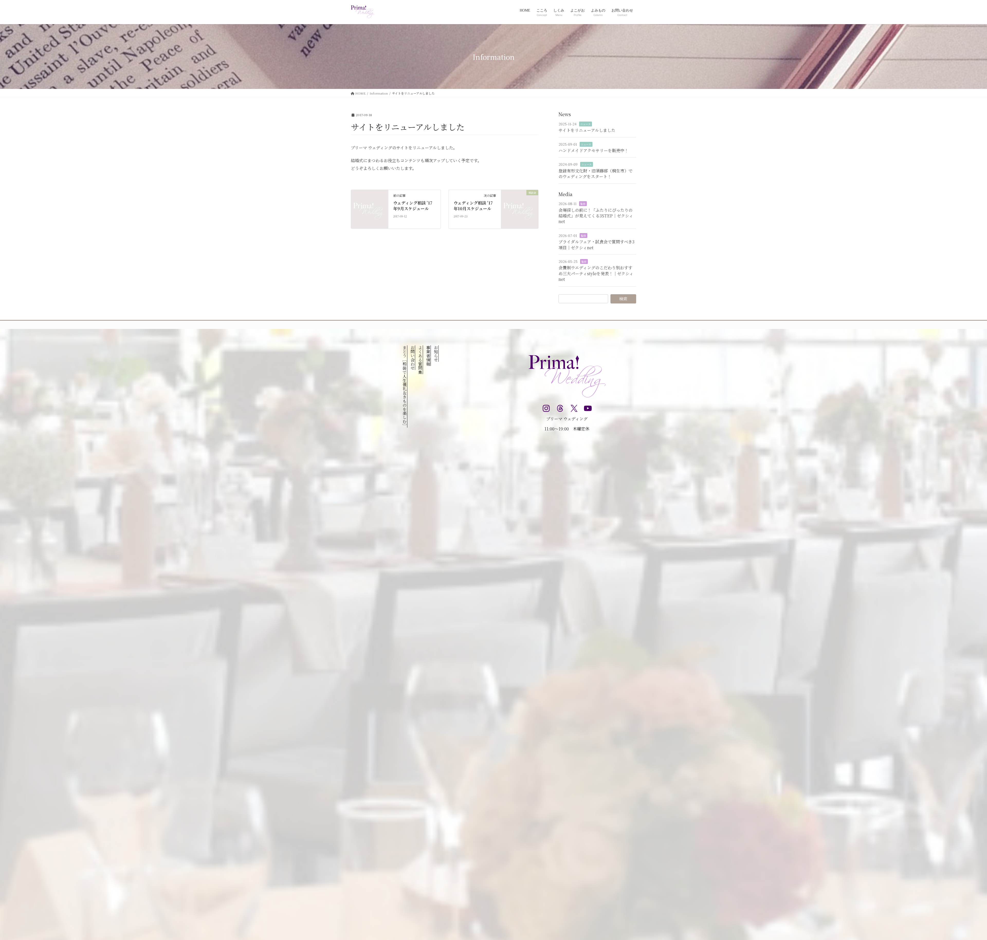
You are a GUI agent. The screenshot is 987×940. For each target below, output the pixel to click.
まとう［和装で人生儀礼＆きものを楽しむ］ (405, 386)
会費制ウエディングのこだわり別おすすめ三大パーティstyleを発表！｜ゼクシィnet (596, 273)
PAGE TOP (961, 907)
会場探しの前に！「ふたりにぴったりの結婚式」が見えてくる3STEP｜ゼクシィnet (596, 216)
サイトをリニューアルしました (587, 130)
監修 (583, 204)
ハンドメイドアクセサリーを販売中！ (593, 150)
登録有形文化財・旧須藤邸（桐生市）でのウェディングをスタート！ (596, 173)
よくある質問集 (420, 359)
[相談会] (519, 208)
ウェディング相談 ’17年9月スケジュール (412, 205)
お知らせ (436, 353)
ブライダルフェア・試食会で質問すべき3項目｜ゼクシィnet (596, 244)
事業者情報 (428, 355)
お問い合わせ (412, 357)
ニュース (585, 124)
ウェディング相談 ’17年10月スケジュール (473, 205)
